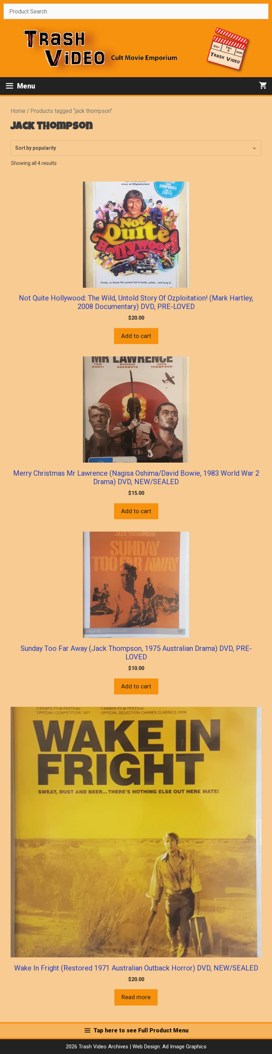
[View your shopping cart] (263, 86)
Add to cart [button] (136, 335)
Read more (136, 997)
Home (18, 111)
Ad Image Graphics (183, 1046)
